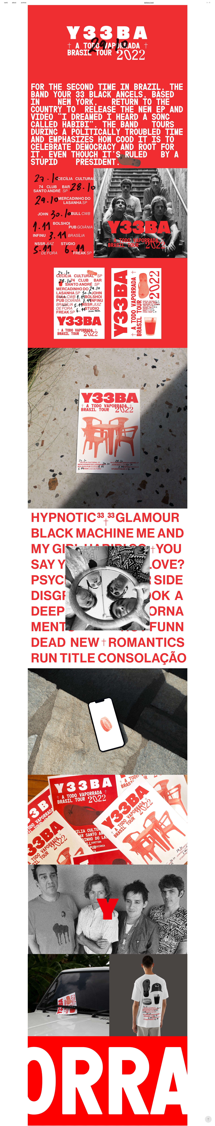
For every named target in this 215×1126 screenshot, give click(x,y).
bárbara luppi (149, 2)
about (14, 2)
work (6, 2)
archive (23, 2)
